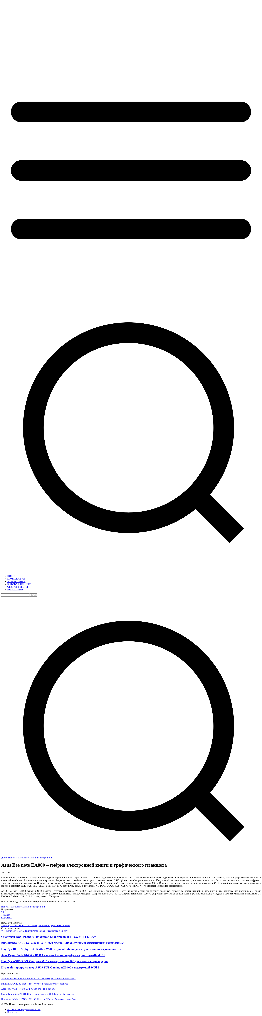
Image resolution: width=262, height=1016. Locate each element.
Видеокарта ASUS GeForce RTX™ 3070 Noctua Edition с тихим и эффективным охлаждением (62, 942)
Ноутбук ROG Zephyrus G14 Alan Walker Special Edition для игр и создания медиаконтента (61, 949)
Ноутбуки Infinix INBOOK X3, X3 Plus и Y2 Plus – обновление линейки (38, 999)
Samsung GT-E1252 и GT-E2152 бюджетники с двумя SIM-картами (35, 925)
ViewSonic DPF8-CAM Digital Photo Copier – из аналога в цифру (34, 931)
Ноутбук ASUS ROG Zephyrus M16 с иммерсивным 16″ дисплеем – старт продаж (54, 961)
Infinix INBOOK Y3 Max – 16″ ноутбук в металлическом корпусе (34, 983)
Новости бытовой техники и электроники (30, 857)
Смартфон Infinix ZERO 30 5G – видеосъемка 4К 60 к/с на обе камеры (37, 994)
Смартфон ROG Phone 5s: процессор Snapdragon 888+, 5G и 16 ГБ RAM (49, 936)
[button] (131, 855)
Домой (4, 857)
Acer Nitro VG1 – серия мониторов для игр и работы (28, 989)
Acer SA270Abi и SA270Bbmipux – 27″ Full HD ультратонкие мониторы (38, 978)
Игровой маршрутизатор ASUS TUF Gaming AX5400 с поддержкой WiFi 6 (50, 967)
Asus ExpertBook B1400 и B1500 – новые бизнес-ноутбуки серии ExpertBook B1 (53, 955)
